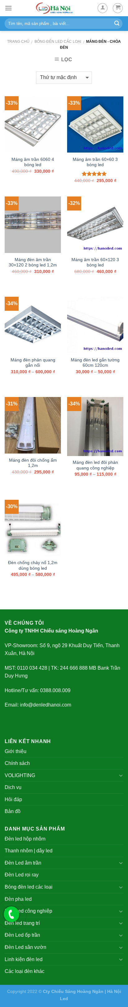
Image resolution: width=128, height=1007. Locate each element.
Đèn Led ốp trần (22, 935)
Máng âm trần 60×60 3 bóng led (95, 162)
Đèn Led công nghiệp (28, 911)
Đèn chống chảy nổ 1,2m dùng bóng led (32, 565)
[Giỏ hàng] (118, 8)
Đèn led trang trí (22, 923)
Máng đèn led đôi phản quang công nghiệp (95, 465)
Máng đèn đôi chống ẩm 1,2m (33, 463)
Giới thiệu (15, 751)
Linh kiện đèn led (24, 959)
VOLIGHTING (20, 775)
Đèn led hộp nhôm (25, 838)
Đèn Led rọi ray (22, 874)
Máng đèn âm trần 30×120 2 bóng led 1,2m (33, 262)
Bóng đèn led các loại (57, 41)
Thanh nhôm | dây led (29, 850)
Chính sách (17, 763)
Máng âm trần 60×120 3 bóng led (95, 262)
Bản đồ (13, 811)
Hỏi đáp (13, 799)
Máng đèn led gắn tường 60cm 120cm (95, 363)
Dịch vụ (13, 787)
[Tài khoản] (102, 8)
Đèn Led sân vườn (25, 947)
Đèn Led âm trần (23, 863)
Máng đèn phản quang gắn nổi (33, 363)
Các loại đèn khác (24, 971)
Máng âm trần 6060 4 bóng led (32, 162)
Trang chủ (18, 41)
